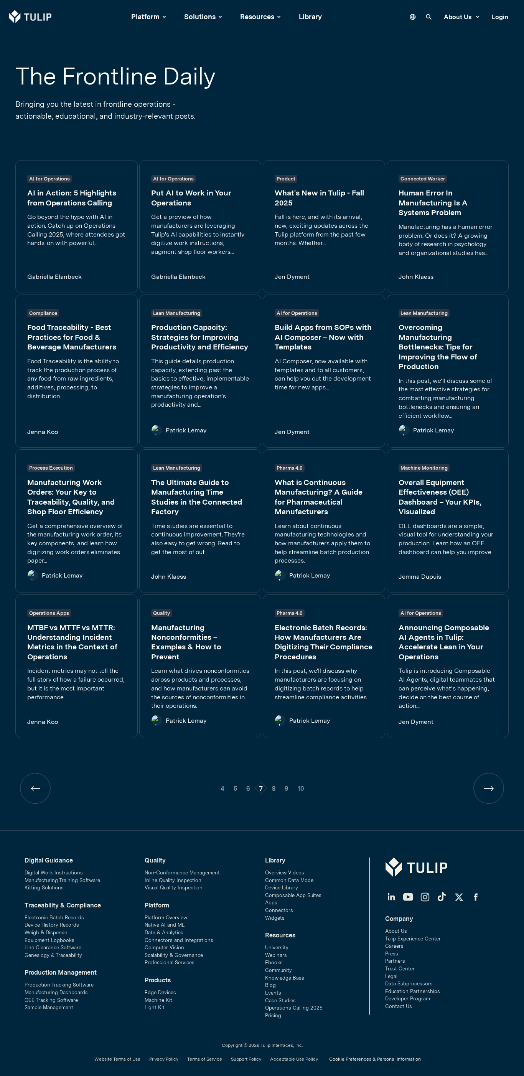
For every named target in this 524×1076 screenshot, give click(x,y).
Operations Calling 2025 (294, 1008)
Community (278, 970)
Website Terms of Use (117, 1059)
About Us (458, 17)
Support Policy (246, 1059)
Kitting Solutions (44, 888)
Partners (395, 961)
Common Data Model (290, 880)
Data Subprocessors (409, 984)
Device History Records (52, 925)
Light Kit (155, 1007)
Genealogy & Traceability (53, 955)
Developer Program (407, 999)
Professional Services (169, 962)
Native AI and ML (165, 925)
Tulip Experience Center (413, 939)
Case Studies (280, 1000)
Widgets (275, 918)
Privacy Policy (163, 1059)
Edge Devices (160, 992)
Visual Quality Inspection (174, 888)
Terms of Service (204, 1059)
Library (310, 17)
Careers (394, 946)
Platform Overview (166, 917)
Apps (271, 902)
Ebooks (274, 962)
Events (273, 993)
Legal (391, 976)
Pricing (273, 1015)
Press (391, 954)
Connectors (279, 910)
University (276, 947)
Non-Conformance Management (182, 873)
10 (301, 788)
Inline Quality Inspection (173, 880)
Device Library (281, 888)
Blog (270, 985)
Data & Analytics (164, 932)
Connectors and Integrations (179, 940)
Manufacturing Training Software (62, 880)
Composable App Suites (293, 895)
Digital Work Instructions (54, 873)
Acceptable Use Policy (294, 1059)
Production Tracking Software (59, 985)
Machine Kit (158, 1000)
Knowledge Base (284, 978)
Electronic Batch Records (54, 917)
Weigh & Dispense (46, 932)
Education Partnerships (412, 991)
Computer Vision (164, 947)
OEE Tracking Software (51, 1000)
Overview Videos (284, 873)
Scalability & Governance (174, 955)
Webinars (276, 955)
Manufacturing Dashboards (56, 992)
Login (500, 17)
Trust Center (400, 969)
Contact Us (398, 1006)
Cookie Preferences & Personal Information (375, 1059)
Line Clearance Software (53, 947)
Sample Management (49, 1007)
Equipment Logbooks (49, 940)
